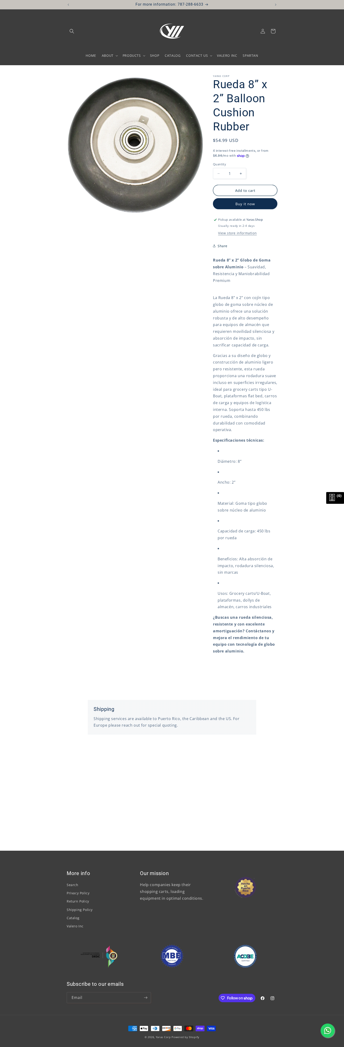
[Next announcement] (276, 4)
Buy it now (245, 203)
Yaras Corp (163, 1037)
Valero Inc (75, 926)
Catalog (73, 918)
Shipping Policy (80, 909)
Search (72, 885)
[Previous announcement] (68, 4)
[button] (72, 31)
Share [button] (222, 246)
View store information (237, 233)
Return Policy (78, 901)
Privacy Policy (78, 893)
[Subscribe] (145, 997)
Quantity (219, 164)
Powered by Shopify (185, 1037)
